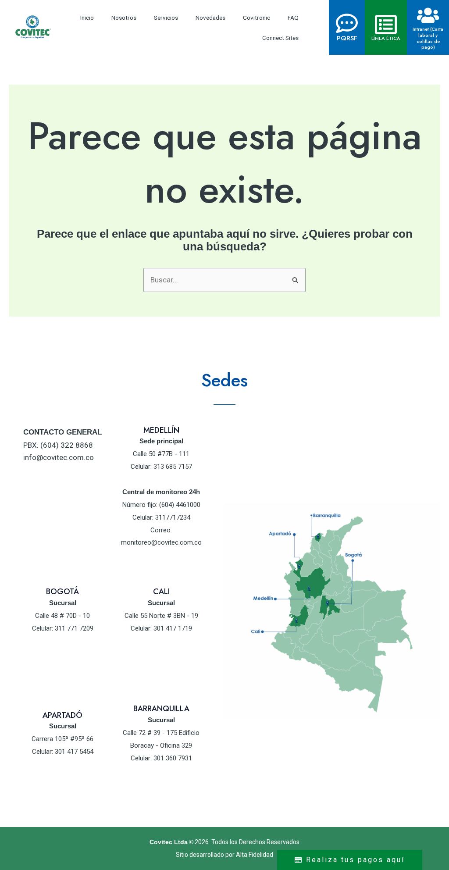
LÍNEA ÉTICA (385, 38)
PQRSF (347, 38)
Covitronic (256, 17)
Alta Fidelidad (254, 854)
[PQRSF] (347, 23)
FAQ (293, 17)
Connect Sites (280, 37)
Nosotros (123, 17)
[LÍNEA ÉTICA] (386, 25)
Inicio (87, 17)
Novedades (210, 17)
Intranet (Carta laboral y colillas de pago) (428, 37)
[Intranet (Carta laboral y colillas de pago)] (428, 15)
